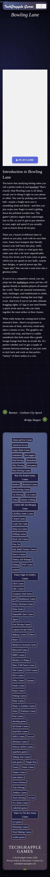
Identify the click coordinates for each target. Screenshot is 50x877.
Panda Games (18, 685)
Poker (15, 711)
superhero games (19, 752)
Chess (15, 500)
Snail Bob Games (20, 731)
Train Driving (18, 787)
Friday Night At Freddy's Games (25, 577)
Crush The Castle (20, 524)
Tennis (15, 767)
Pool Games (17, 716)
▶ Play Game (25, 160)
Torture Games (18, 772)
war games (17, 822)
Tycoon (31, 798)
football (15, 570)
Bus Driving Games (21, 489)
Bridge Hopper (35, 419)
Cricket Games (18, 519)
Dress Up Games (19, 529)
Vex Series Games (20, 803)
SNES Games (18, 736)
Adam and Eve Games (22, 440)
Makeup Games (19, 634)
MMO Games (18, 655)
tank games (17, 762)
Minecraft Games (20, 650)
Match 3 (16, 640)
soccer (30, 736)
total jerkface (18, 777)
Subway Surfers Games (22, 747)
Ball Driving (17, 460)
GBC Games (18, 589)
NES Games (17, 675)
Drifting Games (19, 534)
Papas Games (18, 691)
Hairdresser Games (27, 599)
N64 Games (17, 670)
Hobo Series (17, 609)
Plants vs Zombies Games (23, 706)
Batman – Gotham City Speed (23, 412)
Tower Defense (19, 782)
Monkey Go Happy (21, 660)
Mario (32, 634)
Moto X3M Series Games (23, 665)
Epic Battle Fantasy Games (24, 549)
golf (14, 599)
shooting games (19, 721)
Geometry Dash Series (22, 594)
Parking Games (19, 696)
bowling (34, 187)
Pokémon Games (28, 711)
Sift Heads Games (20, 726)
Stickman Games (19, 741)
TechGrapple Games (23, 857)
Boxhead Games (30, 484)
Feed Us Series (19, 554)
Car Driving (17, 494)
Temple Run (30, 762)
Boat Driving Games (21, 470)
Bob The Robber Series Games (25, 477)
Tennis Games (27, 767)
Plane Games (18, 701)
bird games (32, 465)
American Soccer (20, 445)
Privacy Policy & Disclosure (19, 861)
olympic (30, 680)
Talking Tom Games (21, 757)
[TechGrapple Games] (18, 7)
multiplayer (22, 282)
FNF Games (27, 564)
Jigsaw (15, 619)
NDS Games (31, 670)
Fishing (15, 564)
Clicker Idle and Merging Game (25, 507)
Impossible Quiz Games (22, 614)
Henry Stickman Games (22, 604)
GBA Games (18, 583)
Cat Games (31, 494)
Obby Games (18, 680)
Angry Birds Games (21, 450)
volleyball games (19, 808)
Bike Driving (18, 465)
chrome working (28, 500)
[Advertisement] (25, 43)
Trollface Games (19, 792)
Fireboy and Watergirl (22, 559)
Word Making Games (21, 832)
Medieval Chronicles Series (24, 645)
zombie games (18, 837)
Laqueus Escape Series (22, 629)
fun (24, 304)
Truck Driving (18, 798)
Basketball (31, 460)
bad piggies (30, 455)
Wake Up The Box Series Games (25, 815)
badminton (17, 455)
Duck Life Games (20, 539)
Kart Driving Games (21, 624)
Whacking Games (20, 827)
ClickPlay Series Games (22, 513)
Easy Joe (16, 544)
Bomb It (16, 484)
